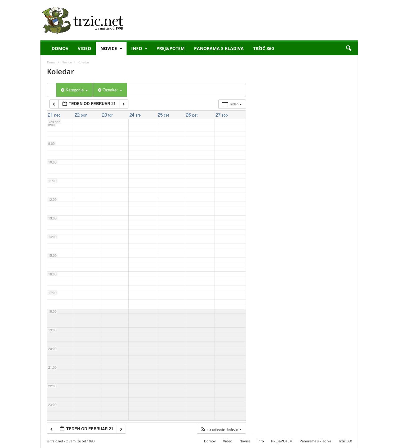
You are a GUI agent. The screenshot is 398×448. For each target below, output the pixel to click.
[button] (348, 48)
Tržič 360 (263, 48)
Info (136, 48)
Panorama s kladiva (219, 48)
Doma (51, 62)
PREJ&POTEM (170, 48)
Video (84, 48)
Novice (108, 48)
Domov (60, 48)
